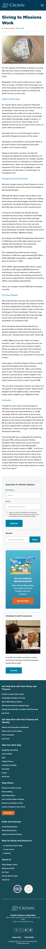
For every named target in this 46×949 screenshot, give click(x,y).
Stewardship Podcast (9, 830)
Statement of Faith (8, 868)
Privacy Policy (29, 937)
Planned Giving (7, 792)
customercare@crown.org (25, 921)
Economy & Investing (9, 765)
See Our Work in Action (10, 876)
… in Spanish (6, 853)
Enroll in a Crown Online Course (13, 694)
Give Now (8, 813)
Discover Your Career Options (12, 731)
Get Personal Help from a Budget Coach (15, 706)
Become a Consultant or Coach (12, 803)
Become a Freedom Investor (11, 788)
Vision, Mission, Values (9, 865)
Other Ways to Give (8, 795)
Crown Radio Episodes (9, 827)
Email (8, 501)
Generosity (5, 769)
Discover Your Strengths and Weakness (15, 727)
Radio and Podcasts (11, 821)
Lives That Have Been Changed (13, 799)
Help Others (8, 783)
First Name (10, 490)
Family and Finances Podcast (12, 834)
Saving (4, 773)
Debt (3, 758)
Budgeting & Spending (10, 750)
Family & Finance (7, 761)
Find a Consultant (8, 735)
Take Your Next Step (11, 745)
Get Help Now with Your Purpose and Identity (20, 721)
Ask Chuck (5, 713)
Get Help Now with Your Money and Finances (19, 687)
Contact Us (5, 880)
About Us (6, 859)
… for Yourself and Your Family (12, 846)
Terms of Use (16, 937)
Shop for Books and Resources (17, 840)
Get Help (13, 670)
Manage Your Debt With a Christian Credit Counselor (20, 709)
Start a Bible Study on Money (12, 702)
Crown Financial (9, 28)
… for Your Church (8, 849)
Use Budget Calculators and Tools (13, 698)
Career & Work (7, 754)
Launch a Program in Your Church (13, 807)
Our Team (5, 872)
